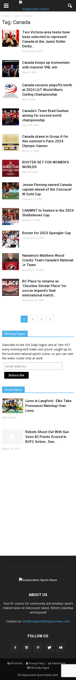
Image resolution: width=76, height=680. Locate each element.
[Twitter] (49, 647)
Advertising (58, 663)
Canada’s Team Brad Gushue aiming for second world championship (45, 115)
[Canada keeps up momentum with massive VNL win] (10, 68)
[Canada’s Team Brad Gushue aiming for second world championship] (10, 116)
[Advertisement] (38, 502)
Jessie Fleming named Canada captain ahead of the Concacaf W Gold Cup (47, 189)
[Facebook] (15, 647)
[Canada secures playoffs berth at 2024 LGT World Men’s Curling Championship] (10, 91)
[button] (70, 5)
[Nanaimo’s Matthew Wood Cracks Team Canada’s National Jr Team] (10, 261)
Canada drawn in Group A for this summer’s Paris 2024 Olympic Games (45, 141)
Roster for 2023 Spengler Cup (46, 233)
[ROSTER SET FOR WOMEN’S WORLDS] (10, 168)
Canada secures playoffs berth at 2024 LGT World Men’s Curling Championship (47, 89)
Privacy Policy (37, 663)
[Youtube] (61, 647)
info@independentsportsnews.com (46, 621)
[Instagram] (26, 647)
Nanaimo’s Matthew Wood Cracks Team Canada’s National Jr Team (47, 260)
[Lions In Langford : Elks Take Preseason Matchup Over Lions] (12, 405)
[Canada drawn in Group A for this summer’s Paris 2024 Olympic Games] (10, 142)
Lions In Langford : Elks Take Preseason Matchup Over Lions (48, 406)
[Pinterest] (38, 647)
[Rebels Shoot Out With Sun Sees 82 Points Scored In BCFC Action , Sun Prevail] (12, 436)
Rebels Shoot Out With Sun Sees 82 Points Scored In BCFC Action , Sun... (47, 437)
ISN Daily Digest (40, 668)
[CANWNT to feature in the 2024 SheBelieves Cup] (10, 216)
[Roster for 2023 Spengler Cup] (10, 239)
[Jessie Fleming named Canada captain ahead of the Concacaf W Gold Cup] (10, 190)
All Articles (16, 663)
